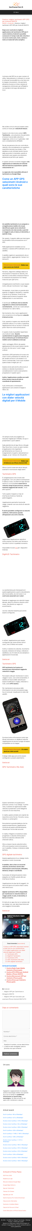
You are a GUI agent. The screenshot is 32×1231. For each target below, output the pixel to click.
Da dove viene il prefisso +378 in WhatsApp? (15, 1121)
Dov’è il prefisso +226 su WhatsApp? (13, 1130)
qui (16, 548)
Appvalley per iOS (8, 1194)
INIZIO (4, 23)
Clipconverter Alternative (10, 1201)
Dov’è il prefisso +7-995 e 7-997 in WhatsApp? (16, 1133)
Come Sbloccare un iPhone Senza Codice (14, 1210)
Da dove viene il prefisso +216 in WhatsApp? (15, 1151)
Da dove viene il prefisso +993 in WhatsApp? (15, 1145)
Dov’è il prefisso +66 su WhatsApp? (13, 1114)
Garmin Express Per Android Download (14, 1198)
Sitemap (28, 1220)
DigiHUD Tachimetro (12, 956)
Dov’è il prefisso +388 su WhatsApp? (13, 1136)
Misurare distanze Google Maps (12, 1182)
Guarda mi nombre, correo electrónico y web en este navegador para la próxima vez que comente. (16, 1046)
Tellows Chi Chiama (8, 1191)
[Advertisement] (16, 59)
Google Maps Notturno (9, 1185)
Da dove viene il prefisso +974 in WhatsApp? (15, 1148)
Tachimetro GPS (11, 954)
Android (10, 23)
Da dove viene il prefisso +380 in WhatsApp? (15, 1160)
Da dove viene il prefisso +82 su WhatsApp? (15, 1124)
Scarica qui (5, 659)
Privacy (10, 1221)
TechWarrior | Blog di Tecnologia (15, 1220)
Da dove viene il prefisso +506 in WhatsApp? (15, 1157)
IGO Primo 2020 (7, 1175)
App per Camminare (8, 1188)
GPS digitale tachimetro (13, 961)
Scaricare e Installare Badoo (10, 1204)
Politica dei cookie (19, 1221)
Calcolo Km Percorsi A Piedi (10, 1207)
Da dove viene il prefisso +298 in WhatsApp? (15, 1127)
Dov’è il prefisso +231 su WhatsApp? (13, 1117)
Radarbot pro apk (8, 1178)
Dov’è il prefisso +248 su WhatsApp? (13, 1154)
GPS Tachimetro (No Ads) (14, 959)
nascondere (21, 943)
